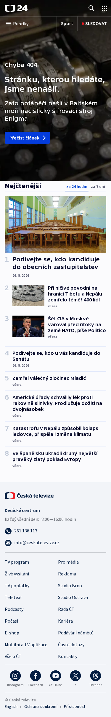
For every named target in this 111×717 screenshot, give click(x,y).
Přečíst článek (24, 138)
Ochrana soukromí (40, 706)
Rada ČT (66, 609)
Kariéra (65, 621)
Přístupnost (74, 706)
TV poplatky (17, 585)
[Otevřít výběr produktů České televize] (104, 8)
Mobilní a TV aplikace (26, 644)
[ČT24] (16, 8)
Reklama (67, 574)
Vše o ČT (13, 656)
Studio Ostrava (73, 597)
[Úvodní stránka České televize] (29, 495)
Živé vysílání (17, 574)
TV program (17, 562)
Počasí (11, 621)
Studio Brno (70, 585)
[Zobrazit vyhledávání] (91, 8)
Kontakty (67, 656)
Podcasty (14, 609)
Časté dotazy (71, 644)
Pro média (68, 562)
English (11, 706)
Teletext (13, 597)
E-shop (12, 633)
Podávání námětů (76, 633)
